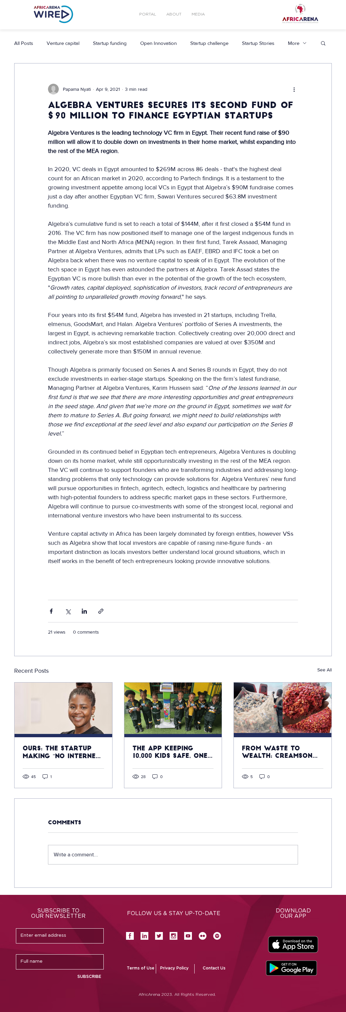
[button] (198, 14)
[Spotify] (217, 936)
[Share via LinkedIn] (84, 611)
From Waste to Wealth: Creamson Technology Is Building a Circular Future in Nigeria (279, 753)
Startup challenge (209, 43)
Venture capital (63, 43)
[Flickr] (202, 936)
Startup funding (110, 43)
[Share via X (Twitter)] (68, 611)
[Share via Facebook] (51, 611)
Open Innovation (158, 43)
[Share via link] (101, 611)
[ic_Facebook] (130, 936)
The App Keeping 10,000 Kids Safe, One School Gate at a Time (169, 753)
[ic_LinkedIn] (144, 936)
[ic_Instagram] (173, 936)
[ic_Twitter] (159, 936)
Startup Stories (258, 43)
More (293, 43)
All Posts (23, 43)
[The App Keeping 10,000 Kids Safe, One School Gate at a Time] (173, 710)
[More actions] (294, 89)
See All (324, 669)
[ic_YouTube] (188, 936)
